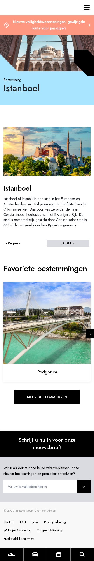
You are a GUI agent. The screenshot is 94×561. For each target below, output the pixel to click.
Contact (9, 522)
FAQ (23, 522)
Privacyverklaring (55, 522)
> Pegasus (13, 243)
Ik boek (68, 243)
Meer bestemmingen (47, 397)
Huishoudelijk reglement (19, 538)
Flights (11, 554)
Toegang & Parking (49, 530)
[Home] (15, 28)
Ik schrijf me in (84, 486)
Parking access (35, 554)
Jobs (35, 522)
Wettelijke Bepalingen (17, 530)
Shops (58, 554)
